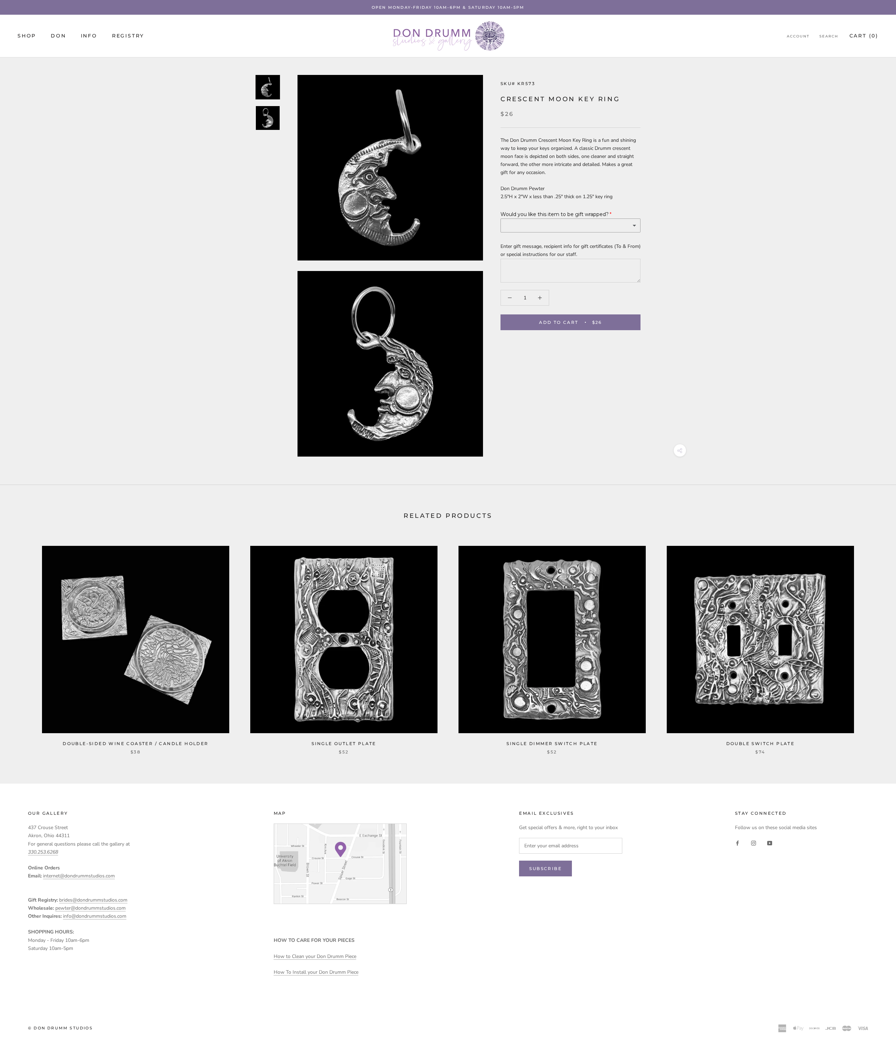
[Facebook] (737, 843)
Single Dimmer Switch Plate (551, 743)
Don (58, 36)
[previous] (22, 643)
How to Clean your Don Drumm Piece (315, 956)
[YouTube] (769, 843)
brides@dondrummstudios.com (93, 900)
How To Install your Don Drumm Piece (316, 972)
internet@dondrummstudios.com (79, 876)
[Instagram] (753, 843)
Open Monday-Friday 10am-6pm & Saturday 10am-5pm (448, 7)
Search (828, 36)
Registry (128, 36)
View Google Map (340, 864)
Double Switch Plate (760, 743)
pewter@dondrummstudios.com (90, 908)
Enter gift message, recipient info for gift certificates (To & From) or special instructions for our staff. (570, 250)
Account (798, 36)
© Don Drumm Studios (60, 1028)
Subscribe (545, 868)
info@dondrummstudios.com (94, 916)
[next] (874, 643)
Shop (27, 36)
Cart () (863, 36)
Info (89, 36)
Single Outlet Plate (344, 743)
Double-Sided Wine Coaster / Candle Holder (135, 743)
